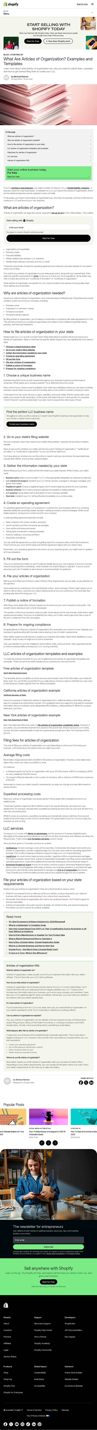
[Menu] (92, 4)
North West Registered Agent (15, 673)
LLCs (36, 276)
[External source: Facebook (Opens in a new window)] (5, 1424)
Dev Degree (70, 1337)
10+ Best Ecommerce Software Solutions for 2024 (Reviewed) (37, 921)
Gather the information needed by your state (26, 353)
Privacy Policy (74, 1254)
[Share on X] (86, 1082)
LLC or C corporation (67, 870)
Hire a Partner (40, 1337)
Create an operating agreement (20, 356)
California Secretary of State (15, 695)
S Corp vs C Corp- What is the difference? (28, 953)
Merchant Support (42, 1323)
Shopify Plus (9, 1386)
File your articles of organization (20, 362)
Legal (6, 1350)
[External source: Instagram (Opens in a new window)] (22, 1424)
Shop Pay (8, 1379)
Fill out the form (13, 359)
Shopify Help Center (43, 1330)
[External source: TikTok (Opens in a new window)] (28, 1424)
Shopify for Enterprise (13, 1392)
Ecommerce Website (74, 1386)
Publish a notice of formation (19, 365)
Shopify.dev (70, 1323)
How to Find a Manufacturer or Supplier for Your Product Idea (37, 935)
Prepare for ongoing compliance (21, 368)
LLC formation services (38, 839)
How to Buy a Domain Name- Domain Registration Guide (34, 942)
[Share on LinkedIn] (91, 1082)
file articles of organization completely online (58, 725)
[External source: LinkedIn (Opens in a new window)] (34, 1424)
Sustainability (40, 1372)
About (6, 1323)
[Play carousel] (48, 1143)
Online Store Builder (73, 1372)
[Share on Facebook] (81, 1082)
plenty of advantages (37, 833)
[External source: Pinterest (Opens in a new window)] (39, 1424)
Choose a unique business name (21, 346)
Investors (8, 1330)
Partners (7, 1337)
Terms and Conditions (55, 1254)
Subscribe (48, 1247)
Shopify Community (43, 1350)
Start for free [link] (48, 238)
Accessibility (39, 1386)
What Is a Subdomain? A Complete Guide (27, 925)
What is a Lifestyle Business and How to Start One (31, 946)
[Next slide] (55, 1143)
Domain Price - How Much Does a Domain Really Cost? (33, 949)
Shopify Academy (42, 1343)
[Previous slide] (41, 1143)
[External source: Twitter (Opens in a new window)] (11, 1424)
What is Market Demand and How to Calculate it (30, 938)
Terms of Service (34, 1410)
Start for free (82, 4)
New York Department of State (16, 720)
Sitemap (65, 1410)
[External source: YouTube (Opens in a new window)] (17, 1424)
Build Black (39, 1379)
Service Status (10, 1356)
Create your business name (21, 424)
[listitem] (48, 1123)
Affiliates (7, 1343)
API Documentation (73, 1330)
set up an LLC (58, 213)
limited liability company (78, 188)
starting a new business (22, 188)
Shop (6, 1372)
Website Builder (71, 1379)
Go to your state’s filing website (20, 350)
